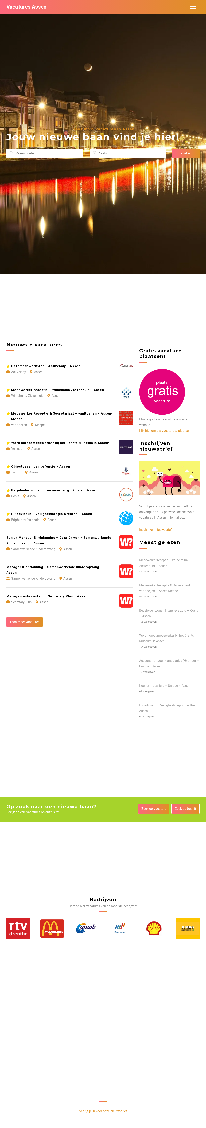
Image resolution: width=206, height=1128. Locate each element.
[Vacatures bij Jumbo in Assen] (154, 928)
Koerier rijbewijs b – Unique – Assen (164, 686)
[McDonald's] (18, 928)
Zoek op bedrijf (185, 809)
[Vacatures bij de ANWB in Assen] (52, 928)
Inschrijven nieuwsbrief (155, 530)
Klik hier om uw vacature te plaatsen (165, 431)
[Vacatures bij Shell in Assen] (120, 928)
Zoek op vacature (153, 809)
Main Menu (193, 7)
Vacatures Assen (26, 7)
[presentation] (6, 941)
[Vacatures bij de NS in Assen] (188, 928)
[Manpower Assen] (86, 928)
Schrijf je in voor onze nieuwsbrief (103, 1111)
